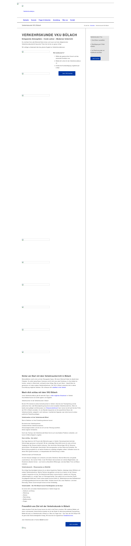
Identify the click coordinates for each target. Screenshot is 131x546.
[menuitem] (26, 20)
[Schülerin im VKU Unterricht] (36, 52)
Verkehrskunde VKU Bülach (31, 25)
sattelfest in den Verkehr (59, 387)
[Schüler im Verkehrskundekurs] (36, 351)
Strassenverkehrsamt (52, 408)
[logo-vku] (28, 11)
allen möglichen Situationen (58, 395)
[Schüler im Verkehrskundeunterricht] (36, 306)
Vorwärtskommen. (68, 515)
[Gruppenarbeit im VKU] (36, 261)
